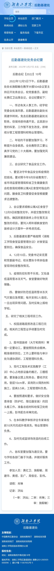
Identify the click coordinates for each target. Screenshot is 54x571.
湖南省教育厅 (26, 536)
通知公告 (22, 25)
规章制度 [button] (9, 32)
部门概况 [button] (36, 18)
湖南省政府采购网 (24, 541)
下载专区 (38, 32)
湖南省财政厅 (8, 541)
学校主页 (8, 18)
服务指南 (24, 32)
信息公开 (8, 39)
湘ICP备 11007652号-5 (22, 562)
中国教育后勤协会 (10, 536)
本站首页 (22, 18)
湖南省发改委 (40, 536)
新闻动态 (8, 25)
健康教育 (22, 39)
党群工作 (36, 25)
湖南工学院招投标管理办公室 (15, 546)
